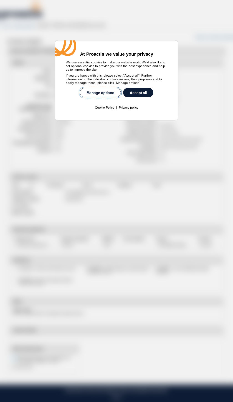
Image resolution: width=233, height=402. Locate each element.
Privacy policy (128, 107)
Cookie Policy (104, 107)
